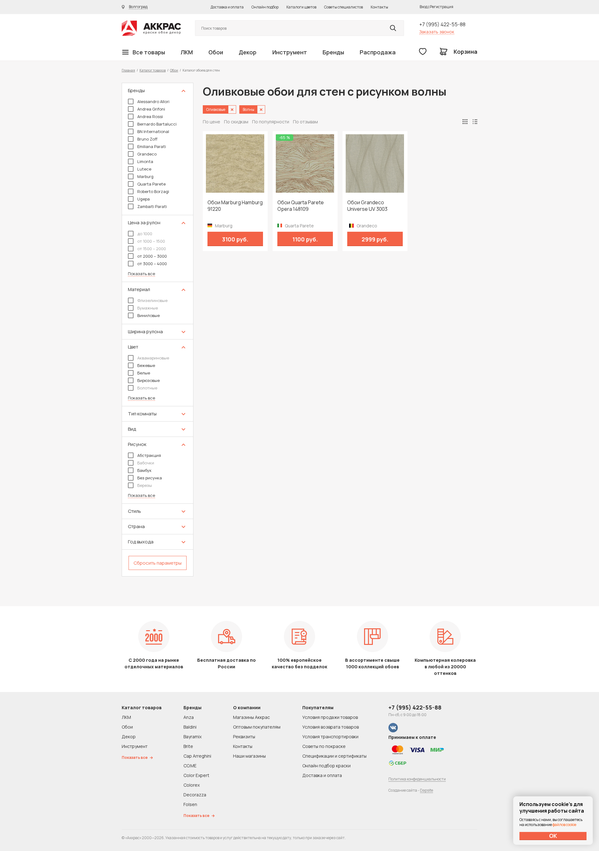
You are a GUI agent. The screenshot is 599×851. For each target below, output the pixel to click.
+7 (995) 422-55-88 (442, 24)
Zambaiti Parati (152, 206)
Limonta (145, 161)
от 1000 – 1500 (151, 241)
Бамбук (144, 470)
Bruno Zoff (147, 139)
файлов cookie (564, 824)
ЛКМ (187, 52)
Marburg (145, 176)
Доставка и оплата (227, 7)
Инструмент (289, 52)
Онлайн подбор (265, 7)
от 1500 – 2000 (151, 248)
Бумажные (147, 308)
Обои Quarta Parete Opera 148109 (300, 205)
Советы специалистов (343, 7)
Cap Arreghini (197, 756)
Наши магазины (249, 756)
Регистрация (441, 6)
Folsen (190, 804)
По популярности (270, 122)
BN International (153, 131)
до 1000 (144, 233)
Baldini (190, 727)
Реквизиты (244, 737)
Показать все (141, 273)
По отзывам (305, 122)
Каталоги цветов (301, 7)
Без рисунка (149, 478)
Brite (188, 746)
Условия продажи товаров (330, 717)
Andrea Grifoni (151, 109)
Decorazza (194, 795)
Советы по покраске (324, 746)
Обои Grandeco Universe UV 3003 (367, 205)
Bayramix (192, 737)
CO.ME (190, 766)
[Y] (393, 28)
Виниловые (148, 315)
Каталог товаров (152, 70)
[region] (157, 329)
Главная (128, 70)
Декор (247, 52)
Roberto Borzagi (153, 191)
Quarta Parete (151, 184)
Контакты (379, 7)
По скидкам (236, 122)
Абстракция (149, 455)
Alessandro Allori (153, 101)
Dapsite (426, 790)
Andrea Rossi (150, 116)
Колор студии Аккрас (151, 28)
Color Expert (196, 775)
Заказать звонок (436, 32)
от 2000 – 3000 (152, 256)
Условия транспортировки (330, 737)
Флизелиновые (152, 300)
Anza (188, 717)
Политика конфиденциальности (417, 779)
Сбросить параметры (158, 563)
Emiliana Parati (151, 146)
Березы (144, 485)
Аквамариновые (153, 358)
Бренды (333, 52)
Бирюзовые (148, 380)
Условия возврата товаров (330, 727)
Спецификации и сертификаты (334, 756)
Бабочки (145, 463)
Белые (143, 373)
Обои (215, 52)
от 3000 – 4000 (152, 263)
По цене (211, 122)
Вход (424, 6)
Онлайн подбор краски (326, 766)
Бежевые (146, 365)
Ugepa (143, 199)
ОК (553, 835)
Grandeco (147, 154)
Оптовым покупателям (256, 727)
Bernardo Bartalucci (157, 124)
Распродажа (378, 52)
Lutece (144, 169)
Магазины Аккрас (251, 717)
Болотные (147, 388)
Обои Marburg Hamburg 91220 (235, 205)
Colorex (191, 785)
